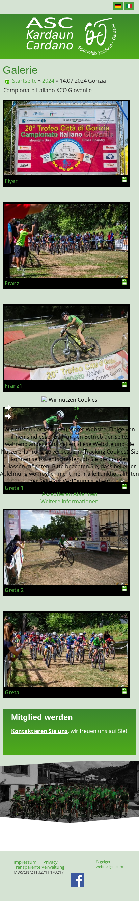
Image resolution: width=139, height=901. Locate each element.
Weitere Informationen (69, 501)
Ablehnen (85, 494)
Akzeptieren (57, 494)
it (76, 416)
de (76, 408)
